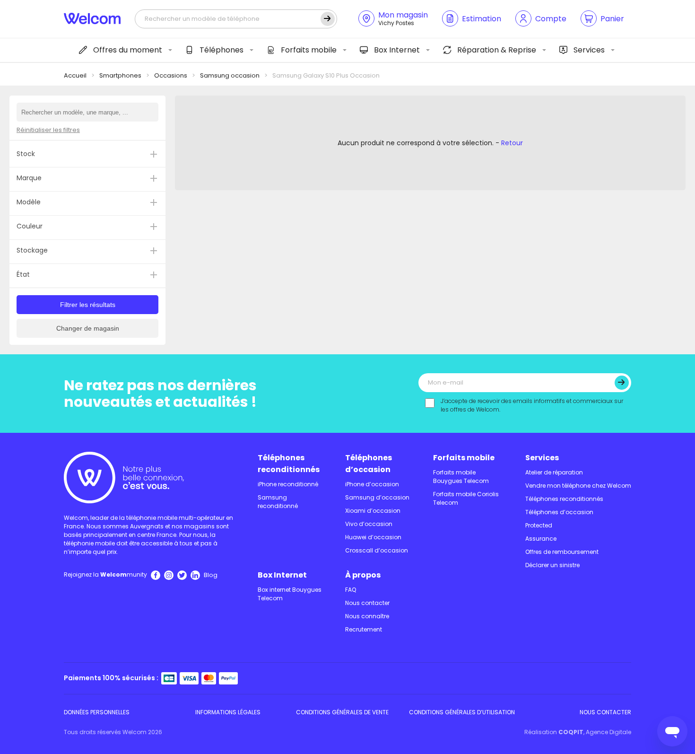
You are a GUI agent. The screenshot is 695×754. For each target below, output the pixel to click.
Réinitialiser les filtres (48, 130)
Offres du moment (127, 49)
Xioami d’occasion (372, 511)
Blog (210, 574)
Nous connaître (367, 616)
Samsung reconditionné (278, 501)
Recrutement (363, 629)
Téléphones (221, 49)
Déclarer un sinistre (552, 565)
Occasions (170, 75)
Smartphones (120, 75)
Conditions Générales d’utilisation (462, 712)
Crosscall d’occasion (376, 550)
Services (589, 49)
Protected (538, 525)
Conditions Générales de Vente (342, 712)
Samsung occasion (230, 75)
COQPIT (570, 732)
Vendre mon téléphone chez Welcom (578, 486)
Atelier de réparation (554, 472)
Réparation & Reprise (496, 49)
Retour (512, 143)
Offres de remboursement (562, 552)
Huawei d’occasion (373, 537)
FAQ (350, 590)
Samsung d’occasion (377, 497)
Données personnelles (97, 712)
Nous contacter (367, 603)
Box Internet (397, 49)
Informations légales (228, 712)
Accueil (75, 75)
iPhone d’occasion (372, 484)
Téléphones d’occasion (368, 463)
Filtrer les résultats (87, 304)
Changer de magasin (87, 328)
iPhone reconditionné (288, 484)
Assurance (540, 539)
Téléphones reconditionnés (289, 463)
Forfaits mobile (309, 49)
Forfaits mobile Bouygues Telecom (461, 476)
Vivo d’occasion (368, 524)
